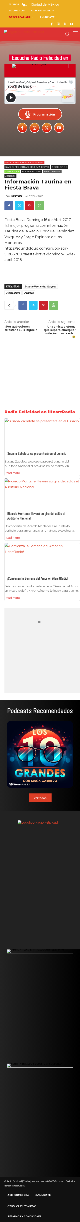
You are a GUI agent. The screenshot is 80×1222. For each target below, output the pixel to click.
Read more (12, 473)
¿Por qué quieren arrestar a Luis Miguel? (20, 328)
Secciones (59, 167)
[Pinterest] (29, 205)
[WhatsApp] (39, 205)
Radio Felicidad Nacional (24, 162)
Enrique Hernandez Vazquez (40, 286)
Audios (10, 176)
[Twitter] (65, 24)
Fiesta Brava (31, 171)
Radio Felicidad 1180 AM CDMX (27, 167)
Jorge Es (29, 292)
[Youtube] (72, 24)
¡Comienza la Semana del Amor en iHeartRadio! (37, 578)
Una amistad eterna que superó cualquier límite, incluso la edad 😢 (60, 332)
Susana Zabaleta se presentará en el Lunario (36, 453)
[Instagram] (58, 24)
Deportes (12, 171)
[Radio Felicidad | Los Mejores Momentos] (24, 32)
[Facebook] (52, 24)
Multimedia (52, 171)
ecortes (16, 195)
